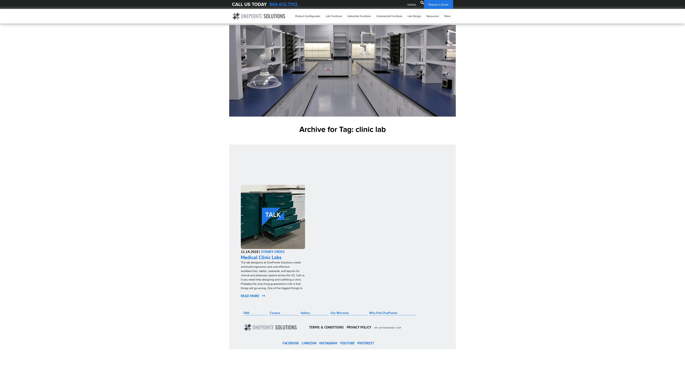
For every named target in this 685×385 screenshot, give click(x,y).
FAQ (246, 313)
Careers (275, 313)
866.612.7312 (283, 4)
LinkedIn (309, 343)
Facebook (291, 343)
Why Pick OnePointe (383, 313)
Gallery (411, 4)
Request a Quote (438, 4)
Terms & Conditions (326, 327)
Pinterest (365, 343)
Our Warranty (340, 313)
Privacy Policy (359, 327)
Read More (251, 296)
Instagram (328, 343)
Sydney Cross (273, 251)
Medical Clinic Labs (261, 257)
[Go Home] (258, 16)
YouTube (347, 343)
